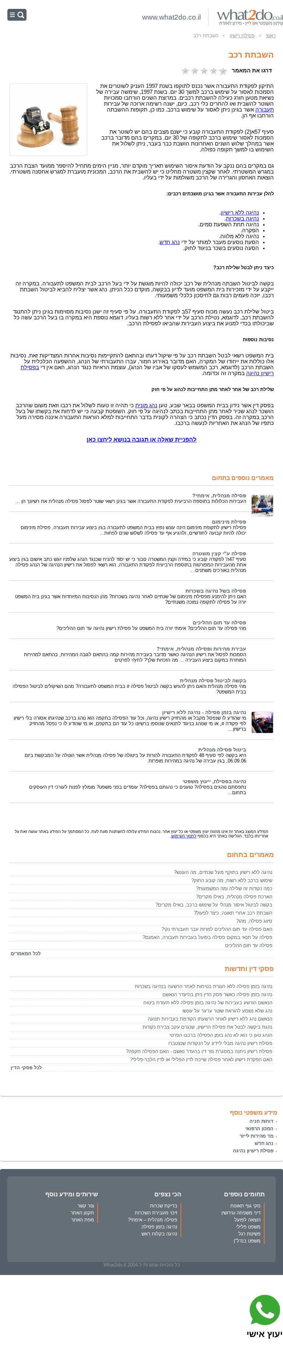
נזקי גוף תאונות (245, 1206)
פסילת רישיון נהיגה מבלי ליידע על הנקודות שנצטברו (220, 1043)
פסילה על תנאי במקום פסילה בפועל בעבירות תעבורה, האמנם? (207, 937)
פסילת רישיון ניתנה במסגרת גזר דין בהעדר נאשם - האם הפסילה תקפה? (199, 1051)
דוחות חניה (261, 1121)
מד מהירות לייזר (256, 1136)
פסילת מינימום (229, 522)
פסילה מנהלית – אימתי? (152, 1220)
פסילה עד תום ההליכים (219, 622)
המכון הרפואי (259, 1128)
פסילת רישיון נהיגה (253, 1151)
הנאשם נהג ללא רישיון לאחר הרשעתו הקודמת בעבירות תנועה (210, 1019)
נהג (146, 405)
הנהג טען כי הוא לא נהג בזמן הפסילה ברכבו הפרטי (221, 1035)
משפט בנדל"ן (247, 1241)
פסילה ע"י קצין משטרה (219, 553)
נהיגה (240, 213)
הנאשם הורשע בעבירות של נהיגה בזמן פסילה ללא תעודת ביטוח (207, 1002)
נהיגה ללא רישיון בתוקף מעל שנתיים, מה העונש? (223, 872)
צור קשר (85, 1206)
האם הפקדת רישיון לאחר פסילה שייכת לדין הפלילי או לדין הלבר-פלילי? (201, 1059)
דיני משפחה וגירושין (241, 1213)
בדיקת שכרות (163, 1206)
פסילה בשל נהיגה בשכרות (215, 591)
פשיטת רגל (249, 1234)
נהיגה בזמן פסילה (159, 1227)
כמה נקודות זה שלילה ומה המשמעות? (234, 888)
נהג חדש (264, 1143)
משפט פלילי (248, 1227)
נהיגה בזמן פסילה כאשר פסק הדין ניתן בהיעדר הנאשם (217, 994)
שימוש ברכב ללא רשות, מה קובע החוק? (231, 880)
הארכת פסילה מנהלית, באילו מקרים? (234, 896)
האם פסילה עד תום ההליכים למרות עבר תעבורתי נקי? (216, 929)
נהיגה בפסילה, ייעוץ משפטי (214, 781)
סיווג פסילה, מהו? (254, 921)
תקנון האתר (82, 1213)
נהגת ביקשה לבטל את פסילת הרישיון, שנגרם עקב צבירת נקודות (207, 1027)
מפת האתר (82, 1220)
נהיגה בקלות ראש (159, 1234)
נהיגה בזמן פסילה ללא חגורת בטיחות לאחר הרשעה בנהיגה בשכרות (203, 986)
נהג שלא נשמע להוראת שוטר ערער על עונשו (227, 1011)
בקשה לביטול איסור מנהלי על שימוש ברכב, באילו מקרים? (214, 905)
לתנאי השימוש (183, 836)
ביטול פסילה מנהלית (222, 750)
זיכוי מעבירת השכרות (156, 1213)
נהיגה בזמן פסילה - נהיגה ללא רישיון (204, 712)
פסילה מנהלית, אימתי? (219, 495)
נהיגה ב (242, 219)
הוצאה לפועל (247, 1220)
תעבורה (264, 110)
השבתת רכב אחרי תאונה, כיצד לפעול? (233, 913)
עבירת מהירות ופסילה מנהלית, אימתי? (201, 649)
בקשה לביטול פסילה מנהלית (213, 680)
